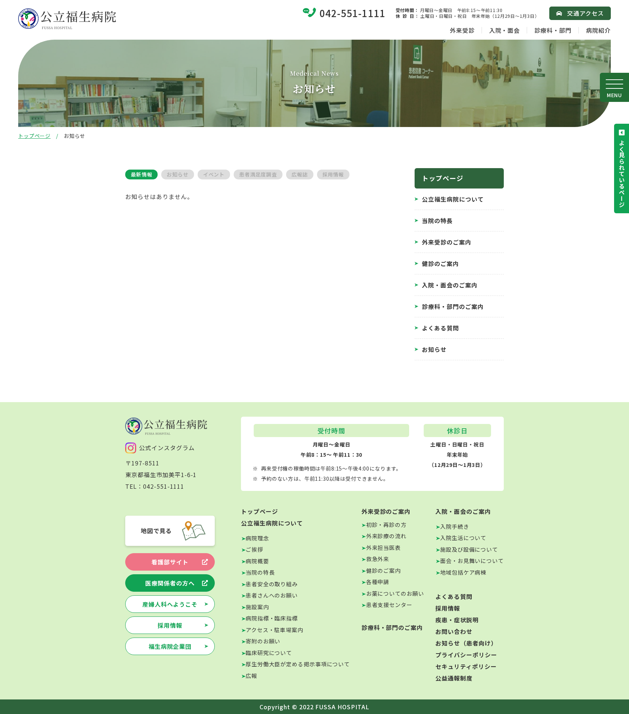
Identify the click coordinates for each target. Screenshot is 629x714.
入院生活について (463, 538)
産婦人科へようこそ (170, 604)
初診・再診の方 (386, 524)
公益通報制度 (453, 678)
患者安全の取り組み (272, 584)
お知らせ (434, 349)
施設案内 (257, 607)
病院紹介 (598, 30)
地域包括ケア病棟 (463, 572)
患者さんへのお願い (272, 595)
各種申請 (377, 582)
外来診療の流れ (386, 536)
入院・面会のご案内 (450, 285)
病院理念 (257, 538)
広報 (251, 675)
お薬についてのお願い (395, 593)
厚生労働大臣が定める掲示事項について (298, 664)
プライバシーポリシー (466, 654)
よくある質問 (440, 328)
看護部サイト (170, 562)
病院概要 (257, 561)
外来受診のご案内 (446, 242)
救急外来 (377, 559)
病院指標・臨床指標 (272, 618)
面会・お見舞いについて (472, 560)
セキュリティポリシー (466, 666)
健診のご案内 (440, 263)
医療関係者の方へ (170, 583)
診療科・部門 (552, 30)
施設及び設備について (469, 549)
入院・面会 (504, 30)
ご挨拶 (254, 549)
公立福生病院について (453, 199)
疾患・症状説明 (457, 619)
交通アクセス (585, 13)
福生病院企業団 (170, 646)
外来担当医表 (383, 547)
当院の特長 (437, 220)
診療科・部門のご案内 (453, 306)
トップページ (34, 135)
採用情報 (170, 625)
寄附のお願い (263, 641)
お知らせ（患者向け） (466, 643)
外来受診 (462, 30)
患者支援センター (389, 604)
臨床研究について (269, 653)
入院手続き (454, 526)
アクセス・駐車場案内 (274, 630)
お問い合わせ (453, 631)
